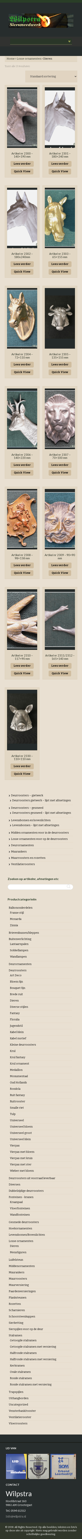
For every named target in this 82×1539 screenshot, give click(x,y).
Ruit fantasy (17, 1095)
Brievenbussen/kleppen (24, 932)
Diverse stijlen (19, 1007)
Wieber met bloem (22, 1170)
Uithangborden (18, 1398)
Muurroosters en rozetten (28, 858)
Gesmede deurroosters (24, 1222)
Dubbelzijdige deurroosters (26, 1191)
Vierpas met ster (20, 1164)
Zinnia (14, 925)
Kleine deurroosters (23, 1044)
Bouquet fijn (17, 988)
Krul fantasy (17, 1057)
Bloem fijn (16, 981)
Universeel (17, 1120)
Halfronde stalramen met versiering (33, 1359)
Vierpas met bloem (22, 1152)
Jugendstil (16, 1025)
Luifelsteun (16, 1259)
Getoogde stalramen (23, 1340)
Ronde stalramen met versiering (30, 1384)
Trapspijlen (16, 1392)
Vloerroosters (18, 1423)
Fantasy (15, 1013)
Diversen (14, 1184)
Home (11, 58)
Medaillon (16, 1070)
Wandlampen (18, 956)
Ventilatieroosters (23, 864)
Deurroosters (18, 970)
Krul (12, 1051)
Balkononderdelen (20, 907)
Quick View (22, 171)
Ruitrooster (17, 1101)
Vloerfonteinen (20, 1208)
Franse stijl (17, 912)
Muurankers (19, 851)
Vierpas (15, 1145)
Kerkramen (17, 1365)
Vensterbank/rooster (22, 1411)
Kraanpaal (16, 1202)
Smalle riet (17, 1107)
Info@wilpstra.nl (16, 1516)
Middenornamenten (22, 1266)
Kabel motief (18, 1038)
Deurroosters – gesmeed (27, 808)
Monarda (15, 919)
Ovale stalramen (20, 1372)
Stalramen (15, 1335)
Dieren (14, 1000)
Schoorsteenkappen (22, 1316)
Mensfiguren (18, 1252)
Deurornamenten (22, 845)
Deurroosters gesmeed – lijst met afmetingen (41, 812)
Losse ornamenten (29, 58)
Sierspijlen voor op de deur (26, 1329)
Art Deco (16, 975)
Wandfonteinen (20, 1214)
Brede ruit (16, 994)
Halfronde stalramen (23, 1353)
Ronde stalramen (21, 1378)
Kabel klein (17, 1032)
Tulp (13, 1114)
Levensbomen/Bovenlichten (27, 1234)
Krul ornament (19, 1063)
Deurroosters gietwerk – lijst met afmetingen (41, 800)
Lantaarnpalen (19, 944)
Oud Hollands (18, 1082)
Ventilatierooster (20, 1417)
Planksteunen (17, 1297)
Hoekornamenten (20, 1228)
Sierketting (16, 1322)
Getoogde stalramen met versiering (33, 1346)
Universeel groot (21, 1133)
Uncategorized (18, 1404)
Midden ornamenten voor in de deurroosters (40, 832)
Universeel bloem (21, 1126)
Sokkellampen (19, 950)
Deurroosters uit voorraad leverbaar (32, 1178)
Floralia (14, 1019)
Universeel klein (20, 1139)
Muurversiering (19, 1285)
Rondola (15, 1088)
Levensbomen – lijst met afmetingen (35, 825)
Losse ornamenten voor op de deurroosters (39, 839)
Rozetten (15, 1304)
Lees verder (22, 163)
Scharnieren (17, 1310)
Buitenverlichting (20, 939)
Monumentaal (19, 1076)
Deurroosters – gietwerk (27, 795)
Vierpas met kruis (21, 1158)
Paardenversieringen (22, 1291)
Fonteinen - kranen (21, 1197)
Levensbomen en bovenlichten (31, 820)
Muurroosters (18, 1278)
